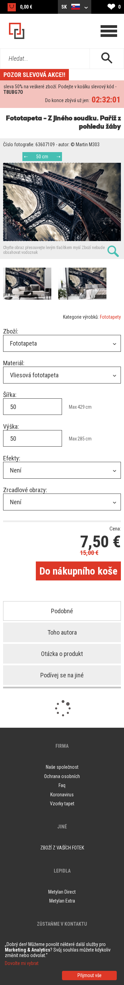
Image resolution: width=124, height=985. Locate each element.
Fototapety (110, 317)
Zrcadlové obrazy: (25, 490)
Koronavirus (62, 794)
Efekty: (11, 458)
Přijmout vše (90, 975)
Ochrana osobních (62, 776)
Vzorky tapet (62, 803)
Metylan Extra (62, 901)
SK (64, 7)
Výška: (11, 426)
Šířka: (10, 394)
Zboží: (10, 331)
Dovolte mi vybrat (22, 963)
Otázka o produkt (62, 653)
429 (81, 407)
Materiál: (13, 363)
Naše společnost (62, 767)
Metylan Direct (62, 892)
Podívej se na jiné (62, 675)
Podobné (62, 611)
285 (81, 438)
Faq (62, 785)
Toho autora (62, 632)
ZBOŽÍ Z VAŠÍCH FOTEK (62, 847)
